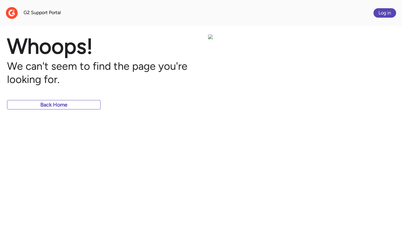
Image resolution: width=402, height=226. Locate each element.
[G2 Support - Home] (12, 13)
